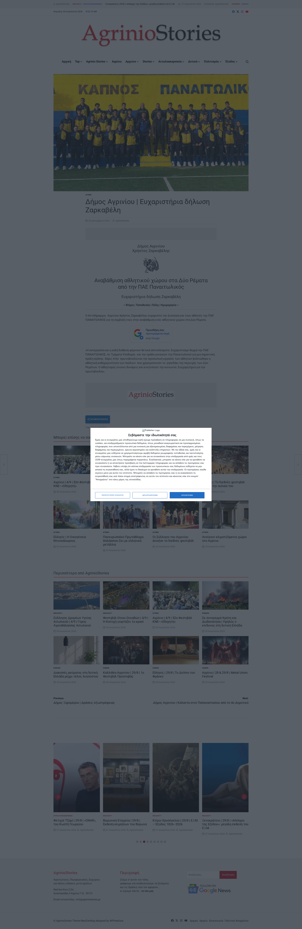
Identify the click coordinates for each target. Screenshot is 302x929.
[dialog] (151, 464)
